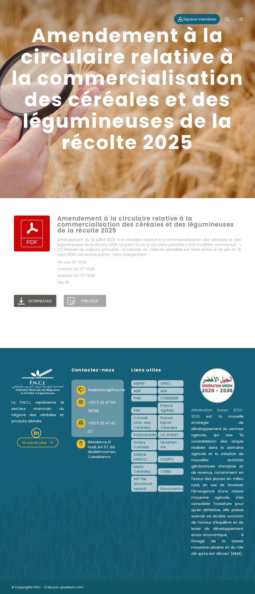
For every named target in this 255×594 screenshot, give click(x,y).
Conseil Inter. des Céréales (142, 422)
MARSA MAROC (140, 457)
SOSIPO (167, 459)
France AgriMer (167, 408)
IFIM (137, 410)
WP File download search (143, 483)
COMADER (169, 398)
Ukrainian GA (168, 445)
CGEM (165, 471)
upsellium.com (71, 587)
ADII (163, 390)
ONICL (165, 383)
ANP (137, 390)
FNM (137, 398)
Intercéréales (145, 434)
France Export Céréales (168, 422)
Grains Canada (141, 445)
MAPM (139, 383)
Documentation (172, 488)
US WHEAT (169, 434)
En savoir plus (35, 442)
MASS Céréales (142, 469)
